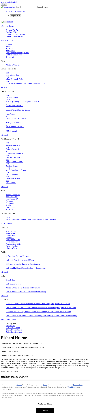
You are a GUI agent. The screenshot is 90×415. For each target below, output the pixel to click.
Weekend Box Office (13, 244)
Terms (45, 385)
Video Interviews (12, 242)
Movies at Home (7, 40)
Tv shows (4, 87)
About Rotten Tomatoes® (15, 11)
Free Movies (10, 326)
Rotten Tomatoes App (14, 332)
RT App (4, 223)
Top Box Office (11, 32)
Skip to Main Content (9, 2)
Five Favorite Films (13, 240)
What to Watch (13, 65)
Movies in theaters (7, 26)
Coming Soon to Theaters (15, 34)
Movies (10, 22)
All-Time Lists (11, 231)
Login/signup (15, 16)
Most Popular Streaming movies (17, 53)
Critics (8, 13)
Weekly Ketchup (12, 246)
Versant (19, 385)
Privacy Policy (78, 385)
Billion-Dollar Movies (14, 330)
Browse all (10, 57)
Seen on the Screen (13, 328)
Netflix (8, 46)
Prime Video (10, 51)
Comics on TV (11, 236)
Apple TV (9, 48)
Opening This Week (13, 30)
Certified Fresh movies (14, 55)
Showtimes (12, 320)
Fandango (9, 44)
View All (4, 135)
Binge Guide (10, 233)
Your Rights (71, 387)
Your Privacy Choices (45, 404)
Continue (45, 410)
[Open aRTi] (4, 4)
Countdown (10, 238)
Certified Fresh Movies (14, 36)
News (9, 223)
